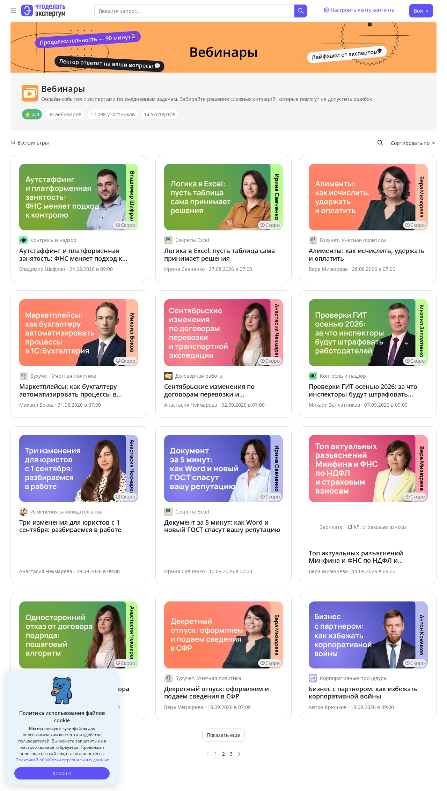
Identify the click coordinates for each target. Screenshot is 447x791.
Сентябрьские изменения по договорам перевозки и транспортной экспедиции (209, 390)
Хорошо (62, 773)
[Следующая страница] (239, 754)
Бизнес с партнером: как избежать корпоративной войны (363, 692)
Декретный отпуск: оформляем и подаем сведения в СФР (216, 692)
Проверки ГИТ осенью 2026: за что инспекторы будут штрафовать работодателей (363, 390)
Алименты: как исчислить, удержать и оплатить (367, 254)
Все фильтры (33, 142)
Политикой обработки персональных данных (62, 760)
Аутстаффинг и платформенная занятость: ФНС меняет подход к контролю (70, 254)
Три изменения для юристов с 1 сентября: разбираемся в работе (70, 526)
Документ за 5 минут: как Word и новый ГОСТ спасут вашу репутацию (222, 526)
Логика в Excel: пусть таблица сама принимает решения (219, 254)
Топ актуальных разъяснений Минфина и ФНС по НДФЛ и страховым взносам (356, 556)
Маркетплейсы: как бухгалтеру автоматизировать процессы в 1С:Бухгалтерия (68, 390)
